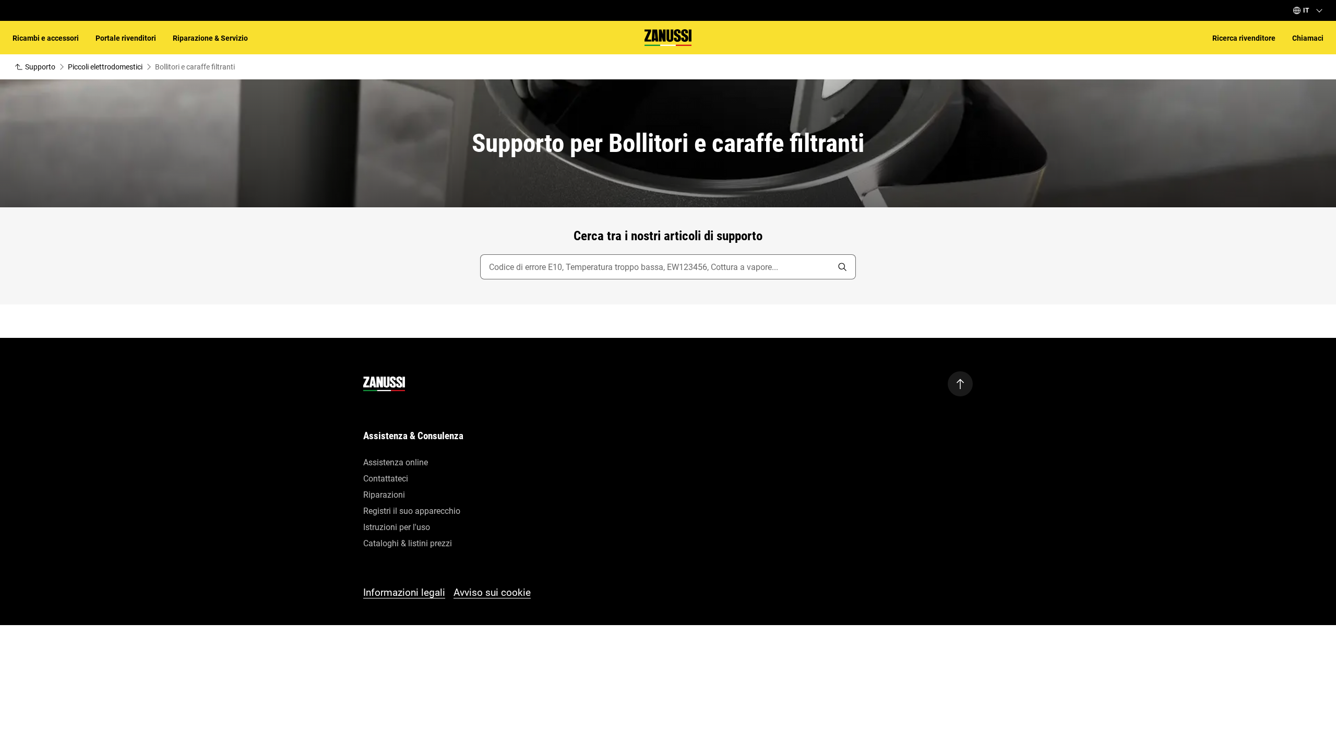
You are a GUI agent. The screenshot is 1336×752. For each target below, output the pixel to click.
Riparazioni (384, 495)
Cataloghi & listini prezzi (407, 543)
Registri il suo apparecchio (411, 511)
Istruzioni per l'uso (396, 527)
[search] (842, 267)
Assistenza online (395, 462)
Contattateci (385, 479)
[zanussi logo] (384, 384)
